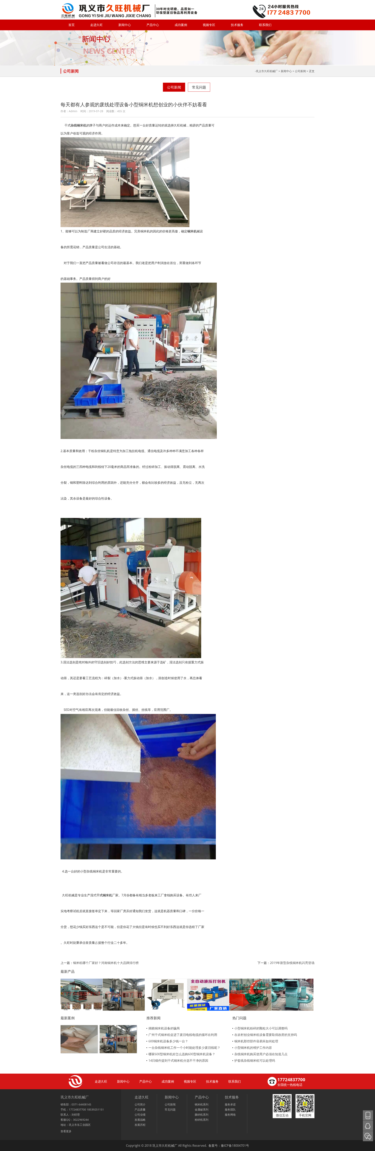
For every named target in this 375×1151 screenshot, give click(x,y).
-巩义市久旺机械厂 (266, 71)
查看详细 (79, 1045)
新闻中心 (124, 25)
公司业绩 (140, 1114)
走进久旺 (96, 25)
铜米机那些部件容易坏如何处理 (256, 1041)
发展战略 (140, 1119)
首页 (71, 25)
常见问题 (199, 87)
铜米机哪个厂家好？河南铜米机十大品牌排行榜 (106, 963)
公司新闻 (300, 71)
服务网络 (230, 1114)
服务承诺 (230, 1104)
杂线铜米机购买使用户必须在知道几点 (261, 1054)
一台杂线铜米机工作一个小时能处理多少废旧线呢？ (184, 1047)
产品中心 (152, 25)
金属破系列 (201, 1109)
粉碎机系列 (201, 1119)
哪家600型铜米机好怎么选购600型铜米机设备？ (181, 1054)
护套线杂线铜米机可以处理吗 (254, 1060)
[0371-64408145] (368, 1115)
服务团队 (230, 1109)
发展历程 (140, 1125)
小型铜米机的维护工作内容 (253, 1047)
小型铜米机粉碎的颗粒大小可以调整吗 (261, 1028)
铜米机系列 (201, 1104)
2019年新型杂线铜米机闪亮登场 (292, 963)
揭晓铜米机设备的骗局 (164, 1028)
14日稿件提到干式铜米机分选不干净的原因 (178, 1060)
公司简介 (140, 1104)
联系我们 (265, 25)
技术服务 (237, 25)
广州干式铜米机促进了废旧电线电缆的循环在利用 (182, 1035)
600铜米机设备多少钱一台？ (168, 1041)
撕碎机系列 (201, 1114)
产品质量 (140, 1109)
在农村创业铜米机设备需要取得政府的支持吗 (265, 1035)
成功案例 (181, 25)
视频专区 (209, 25)
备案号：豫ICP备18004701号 (228, 1145)
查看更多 (66, 1131)
